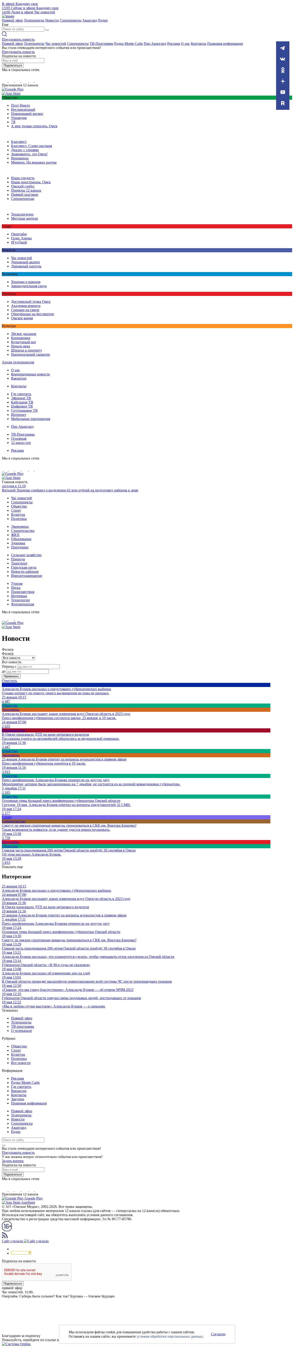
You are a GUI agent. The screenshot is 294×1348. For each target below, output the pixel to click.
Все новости (21, 1063)
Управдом (19, 118)
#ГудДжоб (19, 242)
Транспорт (19, 563)
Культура (18, 514)
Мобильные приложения (30, 419)
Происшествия (22, 592)
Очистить (9, 681)
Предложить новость (18, 39)
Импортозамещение (26, 576)
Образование (21, 539)
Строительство (22, 531)
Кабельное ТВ (22, 402)
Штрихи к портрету (26, 350)
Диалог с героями (25, 150)
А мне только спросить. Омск (34, 126)
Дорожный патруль (26, 266)
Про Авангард (155, 43)
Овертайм (19, 234)
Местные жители (24, 218)
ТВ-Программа (101, 43)
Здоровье (18, 543)
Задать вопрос (13, 1161)
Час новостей (55, 43)
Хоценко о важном (25, 282)
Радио (103, 20)
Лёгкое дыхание (23, 334)
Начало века (20, 346)
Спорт (16, 510)
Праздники (19, 547)
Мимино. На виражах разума (34, 162)
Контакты (198, 43)
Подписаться (13, 65)
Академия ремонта (25, 306)
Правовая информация (225, 43)
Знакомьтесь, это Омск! (29, 154)
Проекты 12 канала (26, 190)
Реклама (173, 43)
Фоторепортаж (22, 604)
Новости (52, 20)
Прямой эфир (12, 20)
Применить (11, 676)
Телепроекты (34, 20)
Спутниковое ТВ (24, 410)
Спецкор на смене (25, 310)
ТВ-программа (22, 1026)
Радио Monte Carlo (128, 43)
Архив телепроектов (18, 362)
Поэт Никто (20, 105)
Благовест (19, 142)
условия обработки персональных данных (170, 1336)
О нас (185, 43)
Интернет (18, 415)
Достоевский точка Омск (31, 302)
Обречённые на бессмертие (32, 314)
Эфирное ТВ (21, 398)
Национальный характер (30, 354)
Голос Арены (21, 238)
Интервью (19, 596)
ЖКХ (15, 535)
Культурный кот (23, 342)
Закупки (17, 1099)
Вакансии (18, 378)
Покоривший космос (27, 114)
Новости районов (25, 571)
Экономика (20, 526)
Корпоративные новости (30, 374)
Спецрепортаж (22, 199)
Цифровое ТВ (22, 406)
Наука (15, 588)
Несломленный (23, 109)
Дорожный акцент (25, 262)
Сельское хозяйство (26, 555)
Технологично (22, 214)
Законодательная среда (29, 286)
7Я (13, 122)
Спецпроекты (70, 20)
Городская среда (23, 567)
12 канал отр (21, 443)
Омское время (22, 318)
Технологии (20, 600)
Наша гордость (22, 178)
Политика (19, 519)
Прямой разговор (24, 194)
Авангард (89, 20)
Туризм (17, 583)
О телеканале (21, 1031)
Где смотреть (21, 394)
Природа (18, 559)
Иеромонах (20, 158)
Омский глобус (23, 186)
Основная (18, 438)
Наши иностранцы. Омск (31, 182)
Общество (19, 506)
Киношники (20, 338)
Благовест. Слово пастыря (31, 146)
